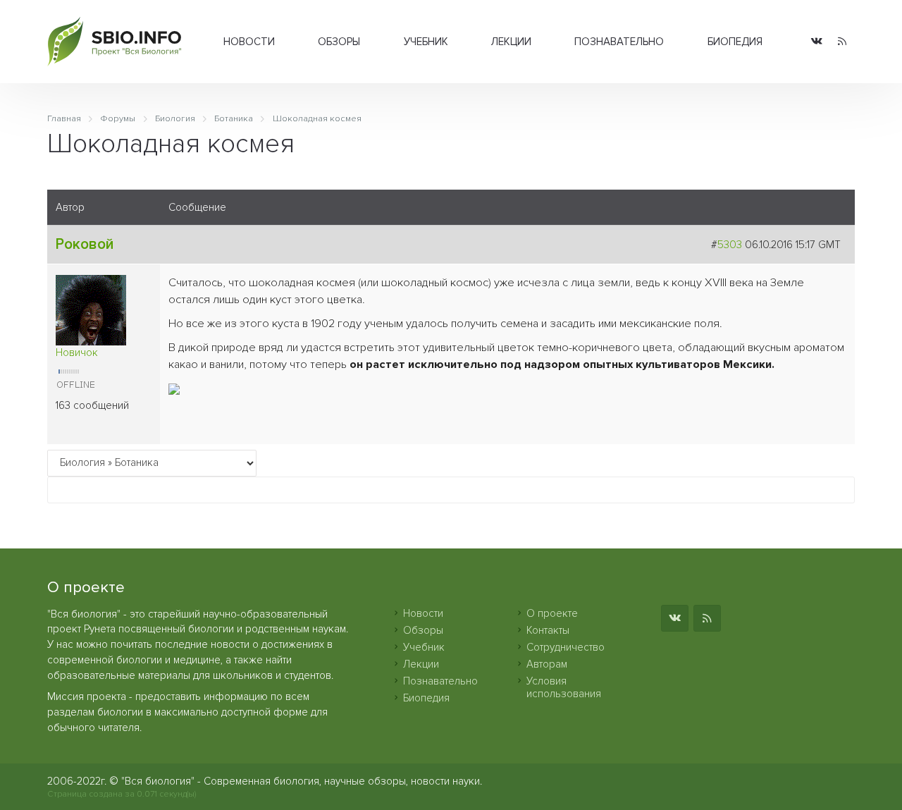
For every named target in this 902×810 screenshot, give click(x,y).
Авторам (546, 664)
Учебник (426, 41)
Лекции (511, 41)
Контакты (547, 630)
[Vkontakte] (816, 42)
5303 (729, 244)
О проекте (552, 613)
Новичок (77, 352)
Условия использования (563, 687)
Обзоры (339, 41)
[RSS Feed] (842, 42)
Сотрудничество (565, 647)
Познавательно (619, 41)
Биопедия (735, 41)
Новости (249, 41)
